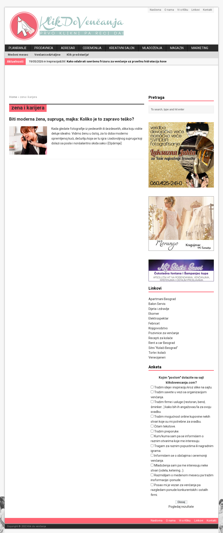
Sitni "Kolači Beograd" (163, 348)
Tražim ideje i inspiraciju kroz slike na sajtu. (183, 387)
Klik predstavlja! (78, 54)
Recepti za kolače (161, 338)
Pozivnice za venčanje (164, 333)
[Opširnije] (115, 143)
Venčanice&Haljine (47, 54)
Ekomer (154, 313)
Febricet (154, 323)
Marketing (199, 48)
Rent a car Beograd (162, 343)
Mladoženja (152, 48)
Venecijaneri (157, 357)
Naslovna (155, 9)
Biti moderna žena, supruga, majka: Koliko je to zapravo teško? (71, 119)
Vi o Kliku (182, 9)
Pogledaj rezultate (181, 506)
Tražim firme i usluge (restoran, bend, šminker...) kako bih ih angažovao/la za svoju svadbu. (181, 406)
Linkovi (195, 9)
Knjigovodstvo (158, 328)
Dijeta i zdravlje (159, 309)
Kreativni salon (121, 48)
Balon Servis (157, 304)
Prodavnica (43, 48)
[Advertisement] (114, 79)
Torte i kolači (157, 352)
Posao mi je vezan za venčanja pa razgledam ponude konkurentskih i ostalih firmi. (179, 490)
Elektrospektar (159, 318)
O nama (169, 9)
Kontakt (207, 9)
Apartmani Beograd (162, 299)
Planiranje (18, 48)
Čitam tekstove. (165, 426)
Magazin (177, 48)
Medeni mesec (18, 54)
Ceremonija (92, 48)
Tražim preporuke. (166, 431)
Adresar (68, 48)
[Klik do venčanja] (111, 25)
